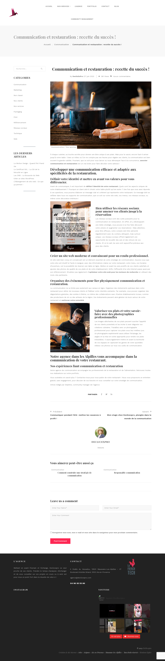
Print (15, 117)
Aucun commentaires (121, 76)
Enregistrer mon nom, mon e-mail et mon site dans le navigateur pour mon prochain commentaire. (95, 533)
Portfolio (92, 6)
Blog (116, 6)
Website (100, 448)
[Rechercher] (41, 68)
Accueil (49, 6)
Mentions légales (145, 652)
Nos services (63, 6)
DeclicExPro (78, 76)
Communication (61, 44)
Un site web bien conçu (59, 260)
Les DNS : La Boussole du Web (26, 175)
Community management (82, 19)
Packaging (18, 112)
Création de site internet (67, 652)
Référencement (20, 123)
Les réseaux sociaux (104, 219)
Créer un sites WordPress (24, 178)
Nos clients (18, 101)
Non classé (18, 95)
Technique (18, 133)
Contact (105, 6)
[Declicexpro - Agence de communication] (13, 13)
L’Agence (78, 6)
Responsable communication (127, 472)
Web (15, 139)
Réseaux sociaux (20, 128)
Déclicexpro (147, 648)
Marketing (18, 90)
